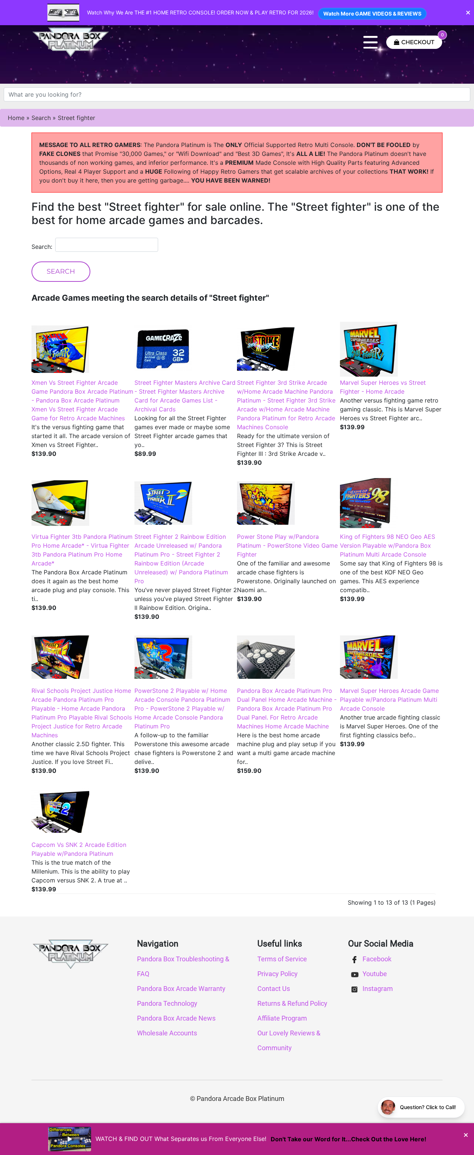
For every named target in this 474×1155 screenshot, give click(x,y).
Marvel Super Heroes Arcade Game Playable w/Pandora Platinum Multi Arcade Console (389, 699)
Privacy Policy (277, 974)
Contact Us (273, 988)
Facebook (376, 959)
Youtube (374, 974)
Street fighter (76, 117)
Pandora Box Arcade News (176, 1018)
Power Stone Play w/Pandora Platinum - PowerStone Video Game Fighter (287, 545)
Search (41, 117)
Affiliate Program (282, 1018)
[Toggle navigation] (370, 42)
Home (16, 117)
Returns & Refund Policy (292, 1003)
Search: (41, 246)
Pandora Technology (167, 1003)
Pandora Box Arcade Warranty (181, 988)
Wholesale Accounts (167, 1033)
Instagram (377, 988)
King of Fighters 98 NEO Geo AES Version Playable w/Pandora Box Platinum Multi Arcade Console (387, 545)
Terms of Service (282, 959)
